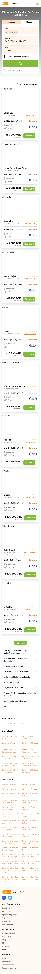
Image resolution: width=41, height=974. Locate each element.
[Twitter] (10, 898)
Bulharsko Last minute (30, 724)
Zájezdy (29, 22)
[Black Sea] (20, 114)
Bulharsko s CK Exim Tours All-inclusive (10, 771)
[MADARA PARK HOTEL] (20, 386)
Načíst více (20, 643)
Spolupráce (6, 961)
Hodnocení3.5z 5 (30, 334)
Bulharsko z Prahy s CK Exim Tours (9, 808)
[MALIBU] (20, 608)
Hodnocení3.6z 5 (30, 223)
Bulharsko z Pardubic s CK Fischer (30, 842)
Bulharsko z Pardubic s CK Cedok (30, 849)
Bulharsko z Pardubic (30, 789)
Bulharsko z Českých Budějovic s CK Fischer (30, 869)
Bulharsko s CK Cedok (30, 743)
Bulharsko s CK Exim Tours (10, 744)
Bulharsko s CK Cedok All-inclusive (30, 771)
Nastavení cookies (9, 968)
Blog (4, 949)
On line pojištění (8, 933)
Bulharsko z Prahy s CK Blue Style (9, 801)
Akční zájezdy (7, 911)
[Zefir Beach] (20, 552)
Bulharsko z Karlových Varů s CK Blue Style (10, 855)
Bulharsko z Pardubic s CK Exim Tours (10, 849)
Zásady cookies (8, 965)
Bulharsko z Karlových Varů (10, 795)
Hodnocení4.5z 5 (30, 115)
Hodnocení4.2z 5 (30, 609)
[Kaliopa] (20, 440)
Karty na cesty (7, 936)
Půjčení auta (7, 918)
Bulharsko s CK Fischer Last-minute (29, 751)
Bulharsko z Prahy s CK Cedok (29, 808)
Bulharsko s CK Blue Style (9, 737)
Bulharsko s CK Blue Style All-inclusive (9, 764)
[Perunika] (20, 222)
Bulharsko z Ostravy (9, 789)
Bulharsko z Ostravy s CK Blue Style (10, 828)
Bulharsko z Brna (28, 785)
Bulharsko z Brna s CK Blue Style (10, 815)
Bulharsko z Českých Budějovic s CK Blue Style (10, 870)
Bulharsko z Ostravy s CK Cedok (30, 835)
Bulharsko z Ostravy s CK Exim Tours (10, 835)
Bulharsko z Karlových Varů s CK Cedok (30, 862)
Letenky (11, 22)
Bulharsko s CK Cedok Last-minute (30, 757)
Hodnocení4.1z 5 (30, 279)
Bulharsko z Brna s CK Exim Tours (10, 822)
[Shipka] (20, 496)
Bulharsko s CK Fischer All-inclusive (29, 764)
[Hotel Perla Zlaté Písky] (20, 168)
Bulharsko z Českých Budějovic (30, 795)
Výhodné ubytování (9, 915)
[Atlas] (20, 332)
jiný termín (33, 121)
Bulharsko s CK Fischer (27, 737)
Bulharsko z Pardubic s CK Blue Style (10, 842)
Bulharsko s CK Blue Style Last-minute (9, 751)
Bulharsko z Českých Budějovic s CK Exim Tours (10, 879)
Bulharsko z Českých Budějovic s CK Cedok (30, 878)
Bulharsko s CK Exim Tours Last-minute (10, 757)
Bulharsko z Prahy (9, 785)
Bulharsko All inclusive (10, 724)
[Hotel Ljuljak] (20, 277)
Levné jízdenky (7, 921)
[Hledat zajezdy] (20, 63)
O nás (4, 958)
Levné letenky (7, 908)
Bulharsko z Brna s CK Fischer (30, 815)
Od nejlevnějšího (30, 84)
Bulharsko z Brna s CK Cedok (30, 822)
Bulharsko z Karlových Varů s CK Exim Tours (10, 862)
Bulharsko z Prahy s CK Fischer (29, 801)
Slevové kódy (7, 943)
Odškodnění (6, 946)
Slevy (4, 940)
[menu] (37, 3)
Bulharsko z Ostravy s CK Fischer (30, 828)
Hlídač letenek (7, 924)
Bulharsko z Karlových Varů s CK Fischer (30, 855)
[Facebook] (4, 898)
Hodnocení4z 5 (30, 442)
